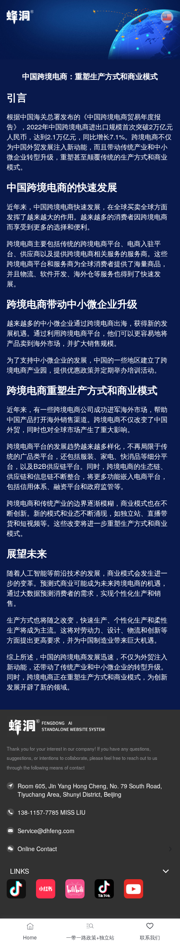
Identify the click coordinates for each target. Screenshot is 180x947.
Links (19, 871)
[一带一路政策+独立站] (90, 926)
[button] (167, 17)
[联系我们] (150, 926)
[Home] (30, 926)
